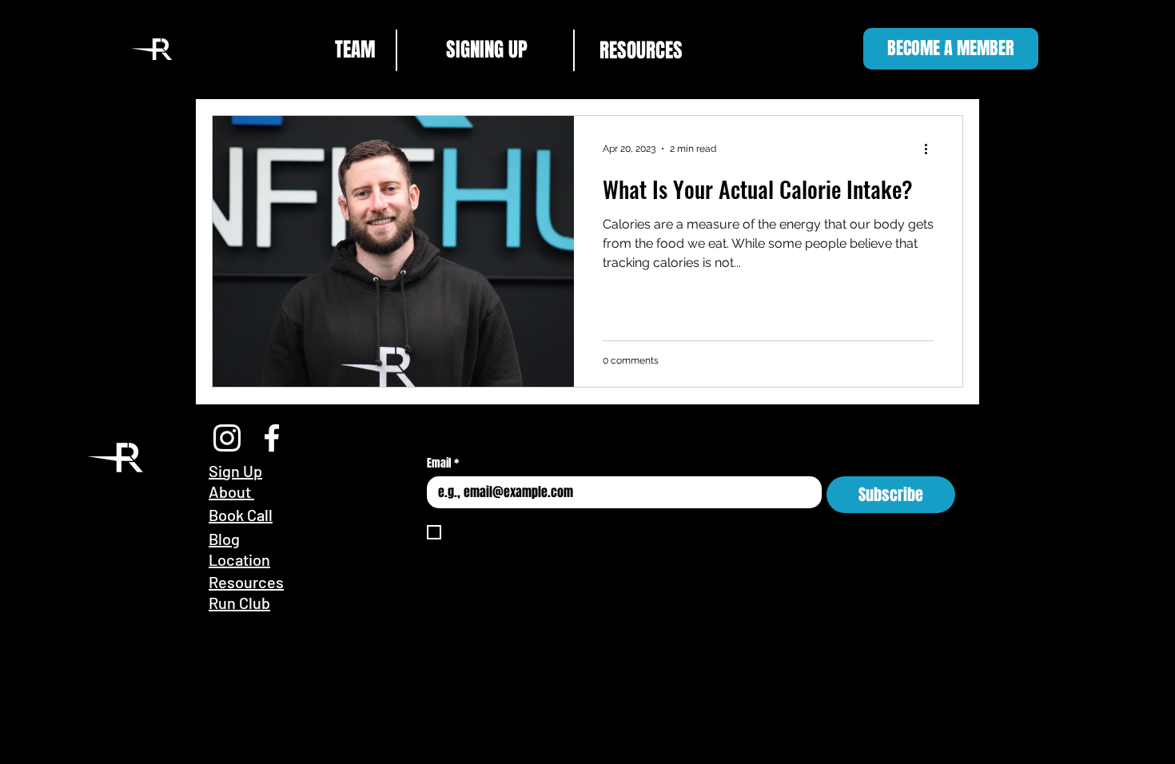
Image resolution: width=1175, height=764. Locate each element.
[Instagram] (227, 438)
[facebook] (271, 438)
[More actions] (931, 148)
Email (443, 463)
